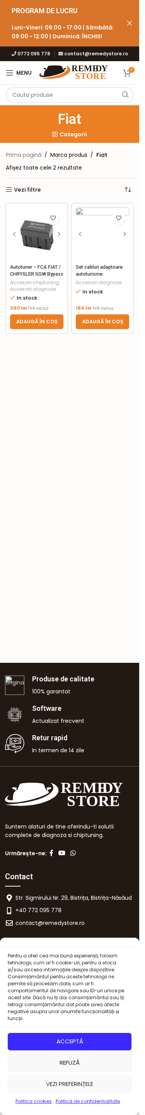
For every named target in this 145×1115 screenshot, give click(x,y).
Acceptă (69, 1041)
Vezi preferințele (69, 1084)
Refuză (70, 1062)
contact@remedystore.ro (96, 53)
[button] (36, 321)
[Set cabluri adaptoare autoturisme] (102, 234)
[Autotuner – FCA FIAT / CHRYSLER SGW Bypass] (36, 234)
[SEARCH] (125, 95)
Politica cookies (33, 1101)
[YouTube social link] (62, 853)
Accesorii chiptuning (34, 282)
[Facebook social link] (51, 853)
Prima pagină (23, 155)
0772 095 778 (33, 53)
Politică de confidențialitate (88, 1101)
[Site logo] (74, 72)
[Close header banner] (129, 23)
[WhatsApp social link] (73, 853)
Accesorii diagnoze (33, 289)
